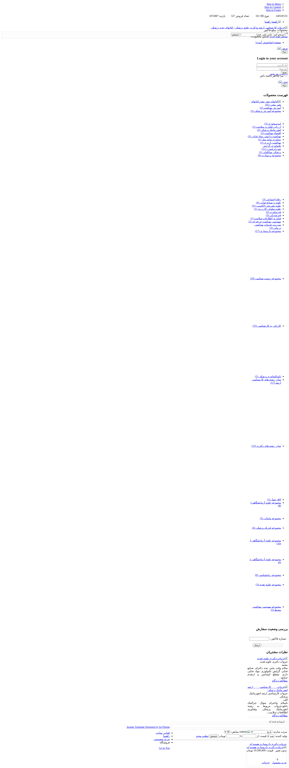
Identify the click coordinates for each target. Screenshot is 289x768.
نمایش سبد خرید (279, 36)
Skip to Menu (274, 4)
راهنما (166, 736)
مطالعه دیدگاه (280, 680)
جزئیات (266, 762)
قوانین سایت (163, 732)
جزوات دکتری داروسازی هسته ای (268, 744)
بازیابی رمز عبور (279, 73)
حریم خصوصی (162, 739)
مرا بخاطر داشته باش (272, 75)
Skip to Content (272, 7)
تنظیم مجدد (202, 736)
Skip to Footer (273, 10)
